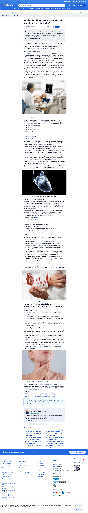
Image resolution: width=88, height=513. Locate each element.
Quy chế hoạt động (6, 465)
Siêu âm (30, 423)
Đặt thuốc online (22, 470)
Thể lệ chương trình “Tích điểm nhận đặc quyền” (8, 494)
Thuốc (20, 463)
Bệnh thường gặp (40, 467)
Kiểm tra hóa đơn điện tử (7, 481)
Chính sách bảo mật (6, 476)
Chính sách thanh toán (7, 478)
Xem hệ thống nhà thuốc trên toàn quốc (21, 452)
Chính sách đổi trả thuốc (7, 472)
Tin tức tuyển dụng (40, 474)
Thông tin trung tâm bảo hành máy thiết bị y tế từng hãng (9, 491)
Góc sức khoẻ (39, 459)
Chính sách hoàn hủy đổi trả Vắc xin (8, 487)
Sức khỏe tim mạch (43, 423)
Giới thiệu (4, 459)
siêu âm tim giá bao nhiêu (32, 389)
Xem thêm (31, 403)
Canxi (14, 8)
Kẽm (23, 8)
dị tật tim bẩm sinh (40, 263)
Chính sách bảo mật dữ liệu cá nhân (9, 484)
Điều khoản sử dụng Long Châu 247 (8, 498)
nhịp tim (37, 217)
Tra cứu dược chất (40, 463)
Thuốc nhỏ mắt (39, 8)
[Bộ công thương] (56, 479)
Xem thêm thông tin (29, 420)
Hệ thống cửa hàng (6, 461)
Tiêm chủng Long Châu (24, 472)
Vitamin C (68, 8)
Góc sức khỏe (11, 15)
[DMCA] (59, 482)
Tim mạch (35, 423)
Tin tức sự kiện (39, 476)
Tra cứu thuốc (39, 461)
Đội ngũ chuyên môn (40, 472)
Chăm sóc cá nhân (23, 465)
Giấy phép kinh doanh (7, 463)
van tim (42, 243)
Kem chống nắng (31, 8)
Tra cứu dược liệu (40, 465)
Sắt (25, 8)
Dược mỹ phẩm (22, 461)
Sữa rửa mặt (46, 8)
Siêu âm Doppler (29, 134)
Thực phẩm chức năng (24, 459)
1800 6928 (83, 1)
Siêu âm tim (27, 53)
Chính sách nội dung (7, 470)
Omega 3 (19, 8)
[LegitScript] (59, 485)
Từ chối (78, 509)
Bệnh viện (38, 470)
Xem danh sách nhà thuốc (77, 452)
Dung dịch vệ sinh (61, 8)
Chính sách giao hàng (7, 474)
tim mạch (51, 386)
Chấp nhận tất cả (78, 505)
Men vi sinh (53, 8)
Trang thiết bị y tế (23, 467)
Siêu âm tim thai (29, 138)
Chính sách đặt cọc (6, 467)
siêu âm (62, 341)
